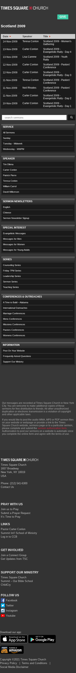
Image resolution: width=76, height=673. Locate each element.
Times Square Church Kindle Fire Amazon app (12, 650)
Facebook (11, 600)
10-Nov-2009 (10, 103)
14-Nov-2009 (10, 41)
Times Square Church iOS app (14, 639)
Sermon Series (10, 281)
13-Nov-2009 (10, 49)
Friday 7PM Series (12, 270)
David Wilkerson (11, 192)
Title (46, 36)
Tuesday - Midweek (12, 143)
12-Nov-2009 (10, 64)
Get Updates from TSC (14, 558)
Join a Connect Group (13, 555)
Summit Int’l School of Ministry (19, 533)
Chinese (7, 212)
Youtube (10, 615)
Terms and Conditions (34, 663)
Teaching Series (11, 287)
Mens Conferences (12, 319)
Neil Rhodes (29, 87)
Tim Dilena (8, 164)
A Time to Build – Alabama (15, 302)
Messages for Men (12, 239)
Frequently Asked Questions (17, 356)
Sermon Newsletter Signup (16, 218)
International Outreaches (15, 308)
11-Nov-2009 (10, 80)
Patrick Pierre (9, 175)
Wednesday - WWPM (13, 149)
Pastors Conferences (13, 330)
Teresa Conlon (30, 41)
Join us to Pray (10, 509)
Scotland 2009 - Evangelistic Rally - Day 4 (57, 50)
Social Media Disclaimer (14, 667)
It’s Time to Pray (10, 516)
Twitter (10, 605)
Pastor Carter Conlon (13, 529)
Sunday (7, 138)
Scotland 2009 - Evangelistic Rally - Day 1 (57, 105)
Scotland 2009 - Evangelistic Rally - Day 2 (57, 97)
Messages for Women (14, 244)
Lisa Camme (29, 56)
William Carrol (9, 186)
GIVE (63, 16)
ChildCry (6, 584)
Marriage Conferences (14, 313)
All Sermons (9, 132)
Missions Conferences (14, 324)
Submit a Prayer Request (15, 513)
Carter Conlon (30, 49)
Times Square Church (13, 577)
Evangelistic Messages (14, 233)
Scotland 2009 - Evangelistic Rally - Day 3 (57, 74)
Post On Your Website (14, 350)
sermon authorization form (52, 428)
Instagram (12, 610)
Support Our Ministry (13, 361)
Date (6, 36)
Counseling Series (12, 265)
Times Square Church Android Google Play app (42, 639)
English (6, 207)
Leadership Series (12, 276)
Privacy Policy (8, 663)
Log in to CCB (9, 536)
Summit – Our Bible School (17, 581)
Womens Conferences (14, 335)
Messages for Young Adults (16, 250)
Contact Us (7, 487)
